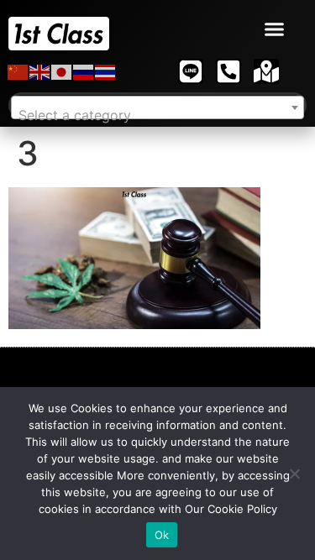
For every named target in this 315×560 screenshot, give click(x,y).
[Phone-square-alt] (228, 71)
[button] (275, 29)
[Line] (190, 71)
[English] (40, 71)
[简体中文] (18, 71)
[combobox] (157, 107)
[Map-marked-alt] (266, 71)
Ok (162, 535)
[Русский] (84, 71)
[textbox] (157, 115)
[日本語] (62, 71)
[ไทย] (106, 71)
